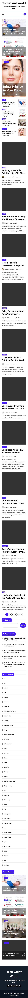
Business (6, 61)
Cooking (6, 720)
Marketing (7, 800)
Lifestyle (6, 795)
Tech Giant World (14, 3)
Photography (7, 814)
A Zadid (8, 53)
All (4, 683)
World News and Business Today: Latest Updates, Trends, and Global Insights (13, 504)
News (4, 497)
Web (4, 592)
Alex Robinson (9, 94)
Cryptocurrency (8, 725)
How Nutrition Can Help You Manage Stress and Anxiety (12, 50)
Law (5, 790)
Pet (5, 809)
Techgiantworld (13, 995)
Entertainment (8, 744)
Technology (5, 546)
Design (6, 730)
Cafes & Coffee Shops (10, 711)
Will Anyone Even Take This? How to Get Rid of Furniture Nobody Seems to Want (13, 410)
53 (17, 614)
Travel (5, 851)
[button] (24, 78)
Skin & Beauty (7, 832)
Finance (6, 753)
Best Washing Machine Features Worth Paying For (13, 552)
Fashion (6, 748)
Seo (5, 828)
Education (6, 739)
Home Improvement (9, 781)
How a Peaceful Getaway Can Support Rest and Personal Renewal (9, 124)
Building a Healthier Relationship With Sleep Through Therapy (14, 31)
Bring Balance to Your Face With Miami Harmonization (14, 92)
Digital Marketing (9, 734)
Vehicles (6, 855)
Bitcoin (6, 697)
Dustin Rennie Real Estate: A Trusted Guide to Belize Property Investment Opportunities (14, 664)
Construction (7, 716)
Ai (4, 678)
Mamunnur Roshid (10, 33)
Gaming (6, 772)
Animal (6, 688)
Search (7, 620)
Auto (5, 692)
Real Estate (7, 818)
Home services (8, 786)
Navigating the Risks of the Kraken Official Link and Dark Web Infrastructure (13, 599)
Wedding (6, 865)
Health (6, 21)
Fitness (6, 758)
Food (5, 762)
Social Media (7, 837)
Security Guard (8, 823)
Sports (5, 842)
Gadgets (6, 767)
